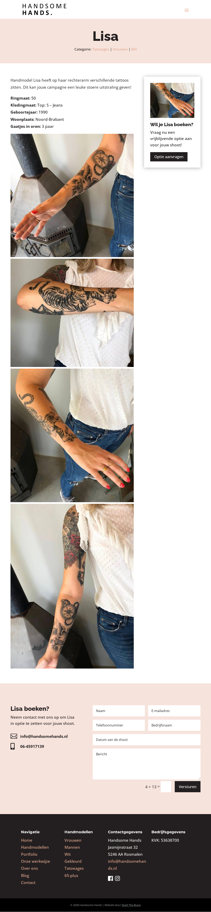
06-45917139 (32, 746)
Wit (134, 49)
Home (26, 840)
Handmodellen (35, 847)
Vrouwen (120, 49)
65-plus (71, 875)
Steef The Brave (131, 905)
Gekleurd (73, 861)
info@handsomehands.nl (44, 736)
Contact (28, 882)
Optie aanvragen (168, 156)
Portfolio (29, 854)
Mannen (72, 847)
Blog (25, 875)
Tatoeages (100, 49)
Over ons (29, 868)
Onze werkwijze (35, 861)
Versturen (187, 786)
